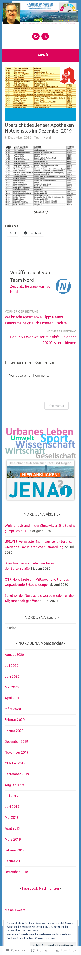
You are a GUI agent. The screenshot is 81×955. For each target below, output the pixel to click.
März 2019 (13, 839)
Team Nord (42, 137)
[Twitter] (45, 36)
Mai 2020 (12, 687)
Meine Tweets (15, 910)
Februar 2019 (15, 850)
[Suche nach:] (40, 628)
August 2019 (14, 785)
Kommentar (56, 405)
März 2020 (13, 709)
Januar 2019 (14, 861)
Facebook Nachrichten (40, 888)
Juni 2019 (12, 807)
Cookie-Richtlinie (45, 938)
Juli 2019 (11, 796)
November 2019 (16, 752)
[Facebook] (36, 36)
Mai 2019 (12, 817)
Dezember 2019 (16, 741)
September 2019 (17, 774)
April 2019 (12, 828)
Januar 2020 (14, 731)
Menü (43, 55)
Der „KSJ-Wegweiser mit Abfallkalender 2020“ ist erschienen (43, 337)
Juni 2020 (12, 676)
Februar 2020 (15, 720)
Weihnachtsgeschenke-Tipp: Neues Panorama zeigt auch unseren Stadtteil (37, 317)
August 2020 (14, 654)
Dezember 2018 (16, 872)
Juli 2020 (11, 665)
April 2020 (12, 698)
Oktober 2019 (15, 763)
